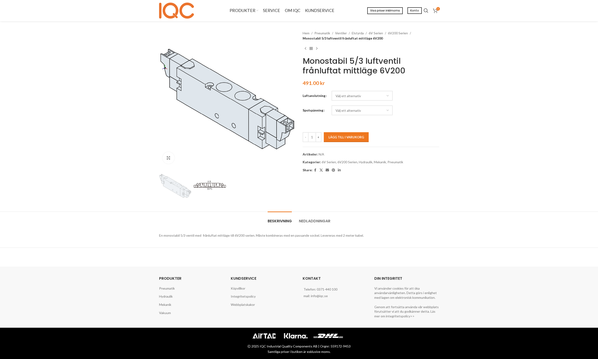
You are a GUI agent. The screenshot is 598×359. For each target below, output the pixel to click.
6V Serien (376, 33)
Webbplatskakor (243, 305)
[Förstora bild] (168, 158)
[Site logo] (178, 10)
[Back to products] (311, 49)
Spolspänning (313, 110)
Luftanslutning (314, 96)
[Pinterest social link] (333, 170)
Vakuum (165, 313)
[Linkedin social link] (339, 170)
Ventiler (341, 33)
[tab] (280, 218)
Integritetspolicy (243, 296)
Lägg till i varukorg (346, 137)
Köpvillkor (238, 288)
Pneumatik (322, 33)
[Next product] (317, 49)
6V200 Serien (398, 33)
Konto (414, 10)
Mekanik (380, 162)
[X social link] (321, 170)
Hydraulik (365, 162)
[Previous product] (305, 49)
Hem (306, 33)
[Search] (426, 10)
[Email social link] (327, 170)
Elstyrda (358, 33)
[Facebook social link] (315, 170)
